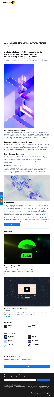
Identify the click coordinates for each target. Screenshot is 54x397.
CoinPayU (10, 344)
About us (39, 393)
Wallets (44, 392)
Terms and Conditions (46, 393)
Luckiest (34, 325)
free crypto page (36, 219)
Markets (48, 392)
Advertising (31, 393)
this (42, 214)
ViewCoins (10, 340)
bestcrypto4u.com (26, 386)
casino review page (43, 221)
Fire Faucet (34, 336)
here (8, 217)
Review (9, 327)
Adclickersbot (35, 344)
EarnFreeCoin (11, 336)
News (35, 393)
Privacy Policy (47, 395)
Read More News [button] (12, 224)
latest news (36, 217)
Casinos (35, 392)
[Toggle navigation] (49, 2)
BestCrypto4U (10, 395)
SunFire (10, 325)
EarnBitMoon (35, 340)
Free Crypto (31, 392)
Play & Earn (40, 392)
